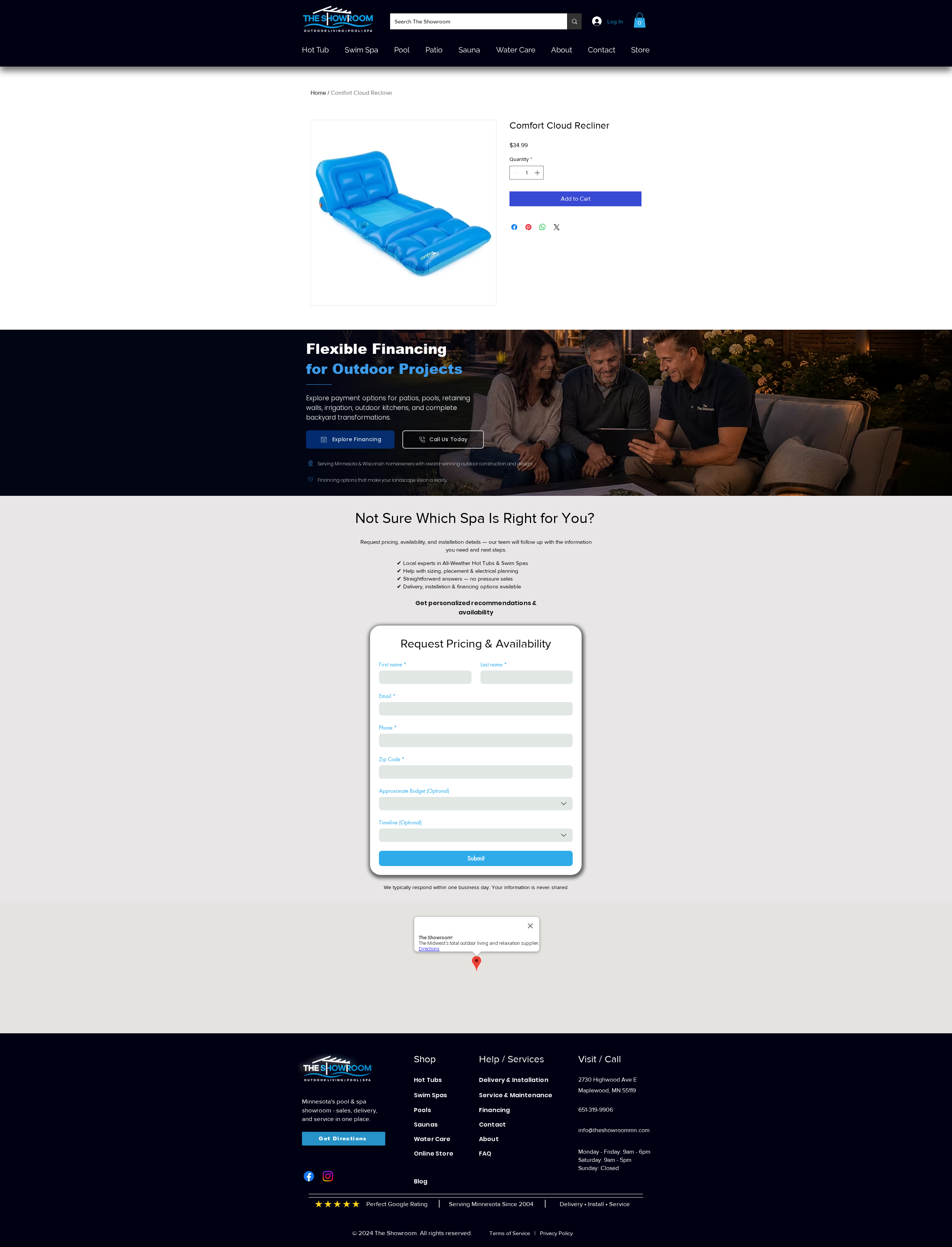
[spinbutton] (526, 172)
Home (318, 93)
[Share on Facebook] (514, 227)
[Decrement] (515, 172)
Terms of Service (509, 1233)
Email (387, 696)
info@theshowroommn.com (614, 1130)
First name (392, 664)
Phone (388, 727)
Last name (493, 664)
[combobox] (476, 803)
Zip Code (392, 759)
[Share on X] (556, 227)
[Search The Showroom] (574, 21)
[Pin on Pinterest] (528, 227)
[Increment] (538, 172)
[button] (639, 20)
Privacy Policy (556, 1233)
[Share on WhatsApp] (542, 227)
